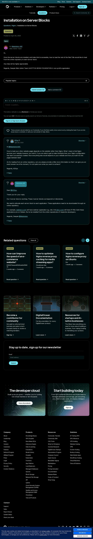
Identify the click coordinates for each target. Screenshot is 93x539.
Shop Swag (51, 480)
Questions (42, 13)
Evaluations (29, 449)
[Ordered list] (27, 100)
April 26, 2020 (19, 142)
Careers (68, 1)
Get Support (76, 1)
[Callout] (30, 100)
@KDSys (14, 190)
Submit (13, 363)
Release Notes (52, 474)
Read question (12, 279)
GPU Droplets (30, 438)
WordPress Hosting (76, 458)
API (27, 480)
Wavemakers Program (54, 452)
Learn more (40, 335)
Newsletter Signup (53, 460)
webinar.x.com (21, 210)
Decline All (82, 532)
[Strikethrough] (11, 100)
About (5, 436)
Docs (63, 1)
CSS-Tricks (51, 441)
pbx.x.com (60, 210)
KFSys (16, 140)
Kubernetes (29, 458)
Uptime (28, 482)
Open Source (52, 458)
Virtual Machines (75, 460)
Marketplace (51, 463)
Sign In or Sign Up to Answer (15, 121)
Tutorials (32, 13)
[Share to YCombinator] (85, 36)
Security (6, 466)
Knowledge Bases (31, 436)
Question (8, 31)
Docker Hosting (74, 449)
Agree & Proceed (82, 529)
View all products (24, 403)
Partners (6, 449)
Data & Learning (30, 447)
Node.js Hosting (75, 452)
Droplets (28, 455)
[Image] (15, 100)
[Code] (34, 100)
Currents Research (53, 447)
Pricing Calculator (53, 469)
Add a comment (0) (54, 90)
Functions (29, 460)
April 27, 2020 (20, 185)
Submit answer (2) (38, 90)
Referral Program (9, 452)
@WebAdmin (23, 216)
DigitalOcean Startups (54, 449)
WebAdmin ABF (17, 46)
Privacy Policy (8, 463)
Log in (72, 7)
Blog (58, 1)
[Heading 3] (23, 100)
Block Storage (30, 474)
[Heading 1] (19, 100)
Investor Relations (9, 469)
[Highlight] (17, 100)
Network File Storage (32, 477)
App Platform (30, 463)
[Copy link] (88, 36)
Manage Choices (82, 536)
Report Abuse (8, 512)
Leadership (7, 438)
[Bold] (6, 100)
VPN (71, 447)
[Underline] (9, 100)
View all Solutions (75, 463)
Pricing (50, 466)
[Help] (87, 100)
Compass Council (53, 455)
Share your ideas (9, 517)
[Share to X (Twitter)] (74, 36)
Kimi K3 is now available (10, 1)
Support (6, 506)
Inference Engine (31, 444)
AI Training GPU (74, 436)
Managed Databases (32, 469)
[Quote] (29, 100)
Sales (5, 509)
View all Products (31, 498)
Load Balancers (30, 466)
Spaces (28, 471)
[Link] (13, 100)
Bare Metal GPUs (31, 441)
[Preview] (85, 100)
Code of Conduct (53, 477)
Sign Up (9, 335)
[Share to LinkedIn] (81, 36)
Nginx (14, 25)
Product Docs (54, 13)
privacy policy (46, 531)
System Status (8, 514)
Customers (7, 447)
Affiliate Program (8, 455)
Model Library (30, 452)
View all (33, 240)
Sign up (81, 7)
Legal (5, 460)
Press (5, 458)
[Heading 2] (21, 100)
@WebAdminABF (14, 147)
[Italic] (8, 100)
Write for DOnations (54, 444)
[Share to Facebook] (77, 36)
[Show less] (85, 140)
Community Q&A (52, 438)
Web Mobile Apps (75, 455)
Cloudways (29, 495)
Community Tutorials (54, 436)
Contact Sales (86, 1)
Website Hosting (75, 444)
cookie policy (43, 534)
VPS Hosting (74, 441)
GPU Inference (74, 438)
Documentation (52, 471)
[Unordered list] (25, 100)
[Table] (32, 100)
